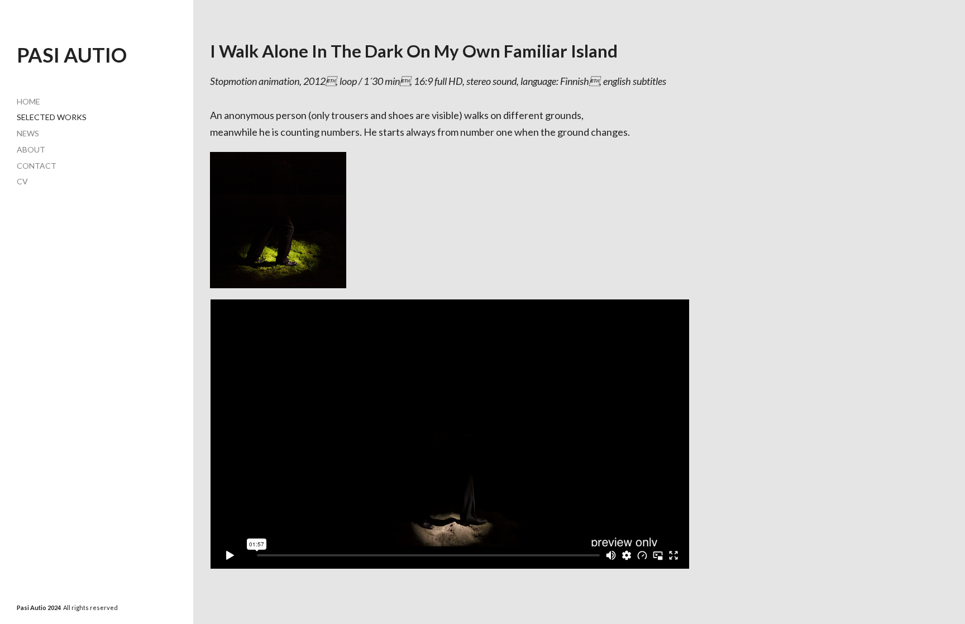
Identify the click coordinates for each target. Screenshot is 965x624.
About (31, 149)
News (28, 133)
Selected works (52, 117)
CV (22, 181)
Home (28, 101)
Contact (36, 165)
